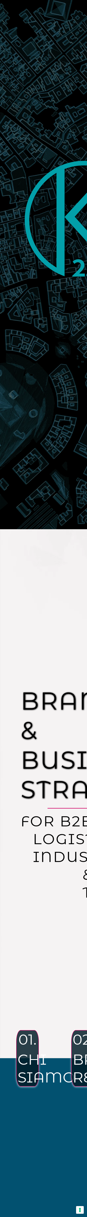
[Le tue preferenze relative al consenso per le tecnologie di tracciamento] (80, 1210)
